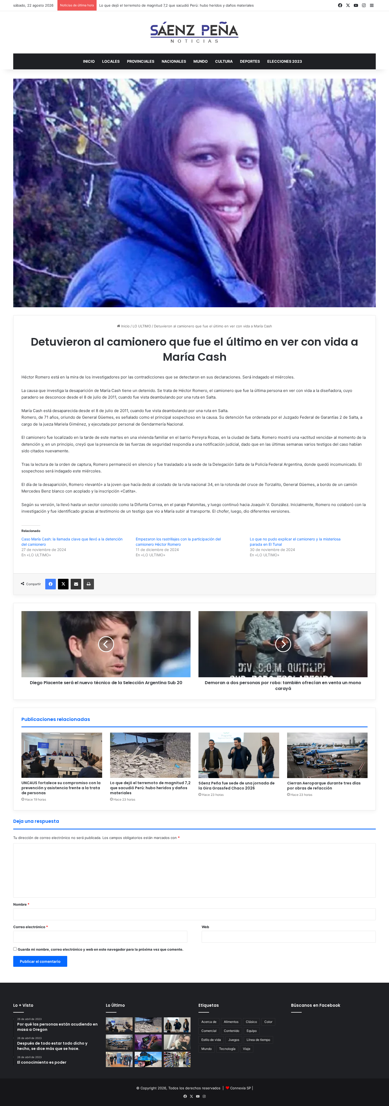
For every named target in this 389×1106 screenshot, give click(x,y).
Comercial (208, 1031)
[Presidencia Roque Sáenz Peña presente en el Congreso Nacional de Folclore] (119, 1059)
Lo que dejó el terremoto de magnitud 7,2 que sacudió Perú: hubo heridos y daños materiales (150, 788)
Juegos (233, 1040)
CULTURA (224, 61)
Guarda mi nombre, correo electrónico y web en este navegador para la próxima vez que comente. (100, 949)
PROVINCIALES (140, 61)
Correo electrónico (30, 927)
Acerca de (208, 1022)
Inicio (89, 61)
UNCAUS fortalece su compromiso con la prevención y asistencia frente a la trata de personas (61, 788)
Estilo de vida (211, 1040)
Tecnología (227, 1049)
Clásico (251, 1022)
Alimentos (231, 1022)
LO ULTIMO (142, 326)
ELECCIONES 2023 (284, 61)
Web (205, 927)
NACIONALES (174, 61)
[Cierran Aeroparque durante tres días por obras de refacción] (327, 755)
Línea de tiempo (258, 1040)
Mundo (206, 1049)
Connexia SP (240, 1088)
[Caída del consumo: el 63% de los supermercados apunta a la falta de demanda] (177, 1059)
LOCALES (111, 61)
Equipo (252, 1031)
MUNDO (200, 61)
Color (268, 1022)
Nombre (21, 904)
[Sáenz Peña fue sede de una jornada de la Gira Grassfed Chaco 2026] (238, 755)
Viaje (246, 1049)
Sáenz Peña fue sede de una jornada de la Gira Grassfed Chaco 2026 (156, 5)
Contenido (231, 1031)
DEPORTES (250, 61)
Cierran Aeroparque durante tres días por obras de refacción (324, 785)
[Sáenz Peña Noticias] (194, 32)
